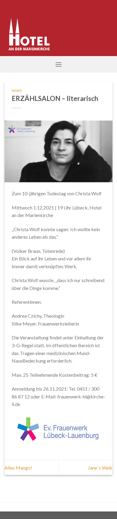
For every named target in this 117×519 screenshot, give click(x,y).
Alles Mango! (18, 467)
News (17, 91)
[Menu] (58, 64)
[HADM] (34, 28)
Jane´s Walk (100, 467)
